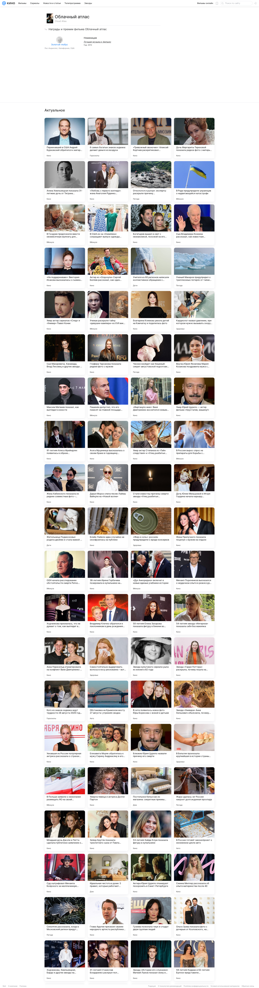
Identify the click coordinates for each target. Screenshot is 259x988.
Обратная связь (248, 986)
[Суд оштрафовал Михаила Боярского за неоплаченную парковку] (65, 874)
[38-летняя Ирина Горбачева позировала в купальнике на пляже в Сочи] (108, 571)
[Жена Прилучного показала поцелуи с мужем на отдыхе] (194, 527)
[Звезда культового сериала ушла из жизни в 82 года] (151, 657)
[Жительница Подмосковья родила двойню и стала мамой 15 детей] (65, 527)
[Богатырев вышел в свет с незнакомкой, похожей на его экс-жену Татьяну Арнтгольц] (151, 224)
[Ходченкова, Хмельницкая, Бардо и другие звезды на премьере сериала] (65, 960)
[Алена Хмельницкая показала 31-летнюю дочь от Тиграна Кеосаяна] (65, 181)
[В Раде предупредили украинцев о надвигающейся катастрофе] (194, 181)
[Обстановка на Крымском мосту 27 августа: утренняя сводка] (108, 701)
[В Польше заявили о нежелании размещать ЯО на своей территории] (65, 787)
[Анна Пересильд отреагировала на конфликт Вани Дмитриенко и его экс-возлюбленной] (65, 657)
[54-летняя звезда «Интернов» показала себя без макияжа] (194, 614)
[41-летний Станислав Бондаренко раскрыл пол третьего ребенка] (108, 960)
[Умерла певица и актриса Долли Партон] (108, 787)
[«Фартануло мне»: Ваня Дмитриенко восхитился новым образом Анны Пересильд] (151, 398)
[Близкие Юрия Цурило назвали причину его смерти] (151, 744)
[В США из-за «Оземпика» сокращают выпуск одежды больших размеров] (108, 224)
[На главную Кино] (10, 3)
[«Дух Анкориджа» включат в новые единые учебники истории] (151, 571)
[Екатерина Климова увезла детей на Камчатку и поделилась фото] (151, 311)
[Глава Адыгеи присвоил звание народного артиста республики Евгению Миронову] (108, 917)
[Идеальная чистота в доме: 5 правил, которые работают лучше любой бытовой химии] (108, 874)
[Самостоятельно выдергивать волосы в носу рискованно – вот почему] (108, 657)
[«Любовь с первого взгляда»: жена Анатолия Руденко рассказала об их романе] (108, 181)
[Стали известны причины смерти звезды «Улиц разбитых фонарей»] (151, 484)
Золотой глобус (59, 44)
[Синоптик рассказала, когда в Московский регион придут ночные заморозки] (65, 917)
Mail (4, 986)
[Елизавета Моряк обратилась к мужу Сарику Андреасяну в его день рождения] (108, 744)
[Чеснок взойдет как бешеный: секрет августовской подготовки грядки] (151, 354)
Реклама (23, 986)
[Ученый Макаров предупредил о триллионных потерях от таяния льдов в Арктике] (194, 268)
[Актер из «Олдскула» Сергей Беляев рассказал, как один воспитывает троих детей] (108, 268)
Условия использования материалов (225, 986)
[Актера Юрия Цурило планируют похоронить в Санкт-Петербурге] (151, 874)
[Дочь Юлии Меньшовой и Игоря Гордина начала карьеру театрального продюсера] (194, 484)
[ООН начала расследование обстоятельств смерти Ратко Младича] (65, 571)
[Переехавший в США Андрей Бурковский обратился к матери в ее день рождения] (65, 138)
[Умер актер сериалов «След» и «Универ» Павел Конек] (65, 311)
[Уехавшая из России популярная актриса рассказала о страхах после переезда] (65, 744)
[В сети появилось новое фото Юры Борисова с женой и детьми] (151, 701)
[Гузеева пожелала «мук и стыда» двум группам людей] (151, 917)
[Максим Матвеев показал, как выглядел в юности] (65, 398)
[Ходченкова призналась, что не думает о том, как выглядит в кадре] (65, 614)
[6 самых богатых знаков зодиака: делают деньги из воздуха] (108, 138)
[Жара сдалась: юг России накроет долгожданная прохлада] (194, 787)
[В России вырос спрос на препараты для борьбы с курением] (194, 441)
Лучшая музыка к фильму (97, 41)
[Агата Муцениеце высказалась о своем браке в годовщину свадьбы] (108, 441)
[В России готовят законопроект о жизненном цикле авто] (194, 831)
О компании (12, 986)
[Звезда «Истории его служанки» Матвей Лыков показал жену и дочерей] (151, 960)
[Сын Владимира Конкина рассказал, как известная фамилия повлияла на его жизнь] (194, 224)
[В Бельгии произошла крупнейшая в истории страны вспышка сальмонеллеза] (194, 744)
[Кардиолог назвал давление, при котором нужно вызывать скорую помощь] (194, 311)
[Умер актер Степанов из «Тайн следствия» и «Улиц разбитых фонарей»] (151, 441)
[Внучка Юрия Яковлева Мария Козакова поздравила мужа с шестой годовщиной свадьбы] (194, 354)
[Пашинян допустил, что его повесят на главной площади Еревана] (108, 398)
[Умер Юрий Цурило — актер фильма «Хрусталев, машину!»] (194, 398)
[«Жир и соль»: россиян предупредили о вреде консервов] (151, 527)
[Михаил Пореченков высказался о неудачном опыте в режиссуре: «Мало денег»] (194, 571)
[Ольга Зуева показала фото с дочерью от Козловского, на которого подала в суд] (194, 917)
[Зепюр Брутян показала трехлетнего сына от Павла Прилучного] (108, 831)
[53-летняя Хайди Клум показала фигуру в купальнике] (151, 831)
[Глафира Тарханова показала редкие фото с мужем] (108, 354)
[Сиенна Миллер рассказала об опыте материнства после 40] (194, 874)
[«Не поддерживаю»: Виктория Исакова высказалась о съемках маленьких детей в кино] (65, 268)
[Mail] (4, 3)
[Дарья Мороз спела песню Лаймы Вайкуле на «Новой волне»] (108, 484)
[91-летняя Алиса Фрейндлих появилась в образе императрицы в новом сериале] (65, 441)
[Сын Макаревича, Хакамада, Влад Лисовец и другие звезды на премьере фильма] (65, 354)
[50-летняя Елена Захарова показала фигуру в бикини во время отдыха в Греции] (151, 614)
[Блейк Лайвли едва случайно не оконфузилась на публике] (108, 527)
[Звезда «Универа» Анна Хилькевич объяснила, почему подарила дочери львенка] (194, 701)
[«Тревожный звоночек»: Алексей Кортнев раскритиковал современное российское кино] (151, 138)
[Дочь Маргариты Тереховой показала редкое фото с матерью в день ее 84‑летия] (194, 138)
